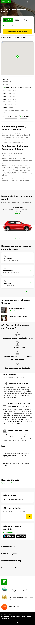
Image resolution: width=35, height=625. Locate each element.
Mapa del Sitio (5, 616)
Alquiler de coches (6, 37)
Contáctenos (5, 618)
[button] (17, 57)
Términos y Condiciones (18, 616)
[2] (19, 239)
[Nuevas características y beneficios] (29, 516)
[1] (16, 239)
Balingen (16, 37)
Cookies (28, 616)
